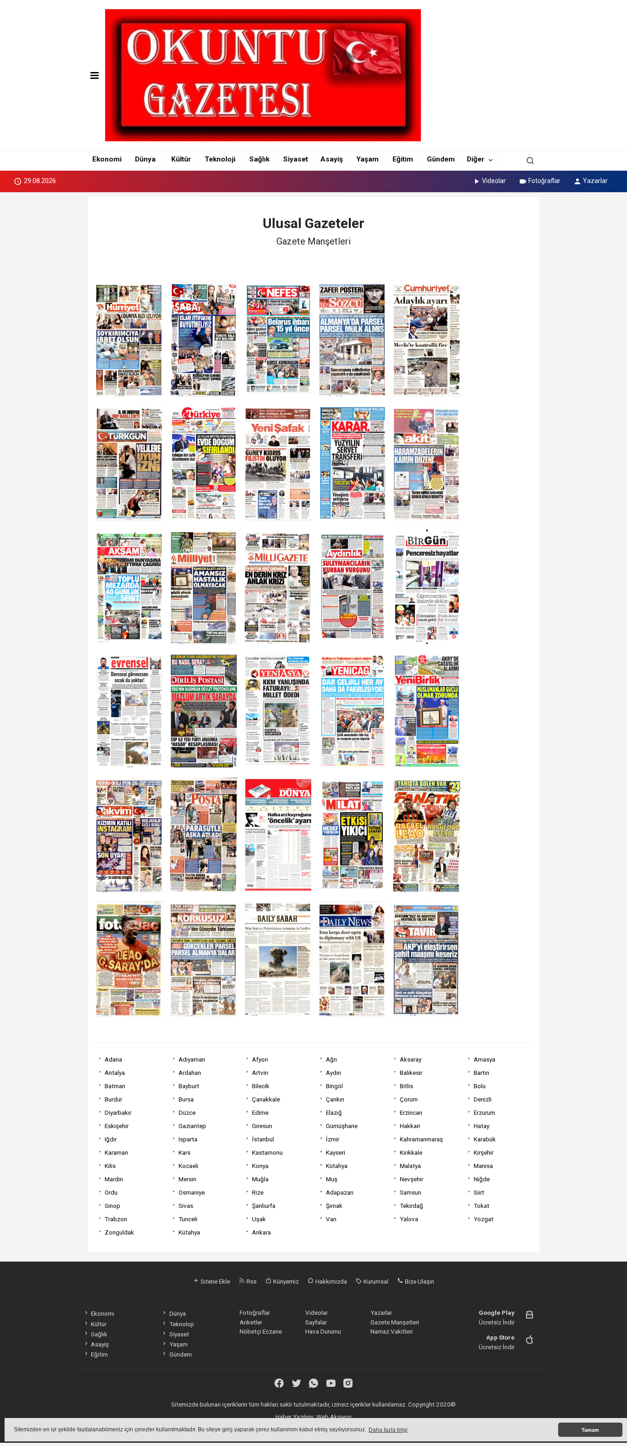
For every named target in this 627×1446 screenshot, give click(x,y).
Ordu (111, 1192)
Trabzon (116, 1219)
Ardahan (190, 1072)
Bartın (481, 1072)
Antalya (115, 1072)
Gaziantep (192, 1125)
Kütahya (336, 1165)
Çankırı (335, 1099)
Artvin (260, 1072)
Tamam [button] (590, 1430)
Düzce (187, 1112)
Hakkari (410, 1125)
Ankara (261, 1232)
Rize (257, 1192)
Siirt (479, 1192)
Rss (251, 1281)
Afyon (260, 1059)
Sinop (112, 1205)
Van (331, 1219)
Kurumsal (375, 1281)
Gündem (441, 159)
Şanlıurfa (263, 1205)
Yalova (409, 1219)
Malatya (410, 1165)
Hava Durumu (323, 1331)
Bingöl (334, 1086)
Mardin (114, 1179)
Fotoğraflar (544, 180)
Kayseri (335, 1152)
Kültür (181, 159)
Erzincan (411, 1112)
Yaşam (367, 159)
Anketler (251, 1322)
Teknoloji (220, 159)
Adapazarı (339, 1192)
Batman (115, 1086)
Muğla (260, 1179)
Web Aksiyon (334, 1416)
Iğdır (111, 1139)
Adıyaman (192, 1059)
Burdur (113, 1099)
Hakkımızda (330, 1281)
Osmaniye (192, 1192)
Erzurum (484, 1112)
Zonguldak (119, 1232)
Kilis (110, 1165)
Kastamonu (267, 1152)
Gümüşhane (342, 1125)
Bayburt (189, 1086)
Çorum (409, 1099)
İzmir (332, 1139)
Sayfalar (316, 1322)
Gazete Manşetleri (394, 1322)
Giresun (262, 1125)
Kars (184, 1152)
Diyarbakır (118, 1112)
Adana (113, 1059)
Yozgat (483, 1219)
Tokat (481, 1205)
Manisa (483, 1165)
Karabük (485, 1139)
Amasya (484, 1059)
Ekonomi (107, 159)
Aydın (333, 1072)
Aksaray (410, 1059)
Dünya (145, 159)
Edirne (260, 1112)
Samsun (410, 1192)
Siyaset (295, 159)
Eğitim (402, 159)
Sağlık (259, 159)
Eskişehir (117, 1125)
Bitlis (406, 1086)
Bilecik (260, 1086)
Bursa (186, 1099)
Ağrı (331, 1059)
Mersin (187, 1179)
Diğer (475, 159)
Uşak (259, 1219)
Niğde (482, 1179)
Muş (331, 1179)
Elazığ (334, 1112)
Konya (260, 1165)
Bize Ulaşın (418, 1281)
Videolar (494, 180)
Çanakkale (266, 1099)
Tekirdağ (411, 1205)
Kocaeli (188, 1165)
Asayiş (331, 159)
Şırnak (334, 1205)
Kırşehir (483, 1152)
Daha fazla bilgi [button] (388, 1430)
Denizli (483, 1099)
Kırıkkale (411, 1152)
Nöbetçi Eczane (261, 1331)
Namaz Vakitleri (391, 1331)
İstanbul (263, 1139)
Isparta (188, 1139)
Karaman (116, 1152)
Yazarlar (595, 180)
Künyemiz (285, 1281)
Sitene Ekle (214, 1281)
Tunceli (188, 1219)
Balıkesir (411, 1072)
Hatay (481, 1125)
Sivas (186, 1205)
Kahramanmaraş (421, 1139)
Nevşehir (411, 1179)
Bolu (480, 1086)
